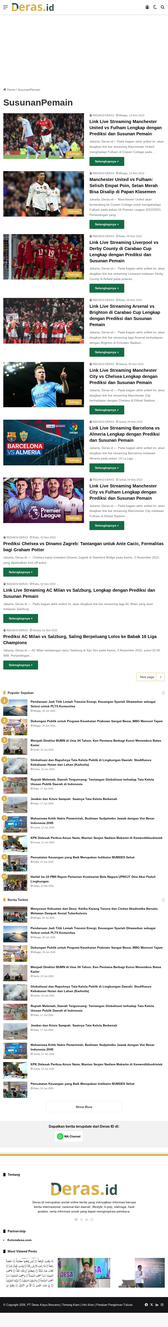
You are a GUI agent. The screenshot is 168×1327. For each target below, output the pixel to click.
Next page (147, 677)
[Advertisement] (84, 49)
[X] (81, 1219)
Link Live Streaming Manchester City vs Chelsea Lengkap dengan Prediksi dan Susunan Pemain (123, 376)
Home (10, 89)
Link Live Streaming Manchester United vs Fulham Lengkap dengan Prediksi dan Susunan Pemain (125, 127)
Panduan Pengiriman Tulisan (114, 1304)
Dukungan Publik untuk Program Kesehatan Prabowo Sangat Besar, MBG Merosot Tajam (97, 721)
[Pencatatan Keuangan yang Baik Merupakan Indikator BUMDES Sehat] (15, 863)
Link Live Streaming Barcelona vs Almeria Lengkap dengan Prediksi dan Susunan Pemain (124, 434)
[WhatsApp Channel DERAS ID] (68, 1136)
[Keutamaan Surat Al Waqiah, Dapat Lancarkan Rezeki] (29, 1273)
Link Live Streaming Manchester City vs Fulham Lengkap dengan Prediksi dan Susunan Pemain (123, 492)
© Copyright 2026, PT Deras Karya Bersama (31, 1304)
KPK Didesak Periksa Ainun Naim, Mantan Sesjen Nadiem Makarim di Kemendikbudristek (97, 838)
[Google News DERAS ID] (101, 1136)
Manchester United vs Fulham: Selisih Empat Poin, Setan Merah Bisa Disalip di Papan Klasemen (123, 185)
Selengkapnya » (107, 161)
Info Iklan (88, 1304)
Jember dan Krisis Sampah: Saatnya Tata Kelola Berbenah (74, 799)
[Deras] (33, 7)
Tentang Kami (71, 1304)
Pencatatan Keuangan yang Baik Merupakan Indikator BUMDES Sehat (83, 857)
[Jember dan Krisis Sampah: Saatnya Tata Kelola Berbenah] (15, 805)
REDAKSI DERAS (103, 115)
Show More (84, 1107)
